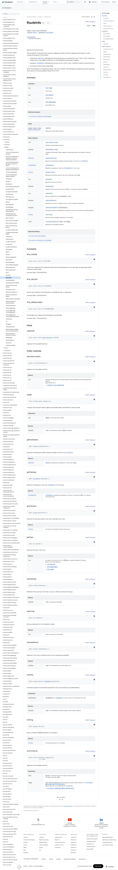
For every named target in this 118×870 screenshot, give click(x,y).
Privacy (41, 847)
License (31, 866)
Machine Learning (43, 839)
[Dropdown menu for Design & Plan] (38, 2)
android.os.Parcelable (44, 116)
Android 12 (73, 850)
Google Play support (107, 842)
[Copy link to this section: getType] (34, 537)
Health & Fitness (43, 842)
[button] (10, 19)
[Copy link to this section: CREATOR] (36, 331)
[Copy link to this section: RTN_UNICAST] (39, 280)
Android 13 (73, 847)
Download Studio (91, 846)
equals (48, 149)
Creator (30, 130)
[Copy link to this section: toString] (34, 720)
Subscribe (98, 866)
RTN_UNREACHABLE (51, 102)
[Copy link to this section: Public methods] (42, 351)
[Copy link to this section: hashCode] (36, 611)
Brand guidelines (38, 866)
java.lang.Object (31, 37)
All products (82, 859)
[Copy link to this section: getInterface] (38, 506)
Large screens (58, 837)
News (25, 847)
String (30, 172)
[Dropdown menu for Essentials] (25, 2)
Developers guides (91, 841)
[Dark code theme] (94, 259)
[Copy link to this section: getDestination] (39, 440)
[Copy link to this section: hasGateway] (37, 579)
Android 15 (73, 842)
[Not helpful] (94, 17)
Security (26, 842)
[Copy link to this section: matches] (35, 675)
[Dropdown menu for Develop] (49, 2)
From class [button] (37, 236)
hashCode (48, 193)
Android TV (58, 847)
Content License (68, 806)
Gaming (41, 837)
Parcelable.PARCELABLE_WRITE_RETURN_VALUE (60, 788)
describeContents (51, 142)
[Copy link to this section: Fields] (33, 326)
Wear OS (57, 839)
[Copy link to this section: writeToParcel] (39, 751)
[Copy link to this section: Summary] (37, 78)
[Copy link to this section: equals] (33, 395)
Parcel (57, 221)
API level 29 (92, 579)
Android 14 (73, 845)
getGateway (49, 165)
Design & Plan (32, 2)
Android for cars (59, 845)
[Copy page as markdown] (48, 23)
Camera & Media (43, 845)
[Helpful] (92, 17)
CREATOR (48, 128)
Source (25, 845)
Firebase (58, 859)
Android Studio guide (92, 839)
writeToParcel (50, 221)
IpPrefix (41, 58)
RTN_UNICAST (49, 95)
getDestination (50, 158)
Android (26, 837)
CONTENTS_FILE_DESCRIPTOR (55, 385)
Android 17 (73, 837)
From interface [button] (40, 116)
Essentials (20, 2)
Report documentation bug (109, 839)
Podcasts (26, 852)
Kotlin (88, 25)
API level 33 (92, 254)
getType (48, 179)
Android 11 (73, 852)
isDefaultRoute (50, 200)
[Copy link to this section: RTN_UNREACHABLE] (44, 302)
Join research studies (107, 845)
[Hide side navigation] (19, 867)
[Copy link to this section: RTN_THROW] (38, 255)
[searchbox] (11, 14)
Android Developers (31, 16)
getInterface (50, 172)
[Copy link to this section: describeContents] (42, 357)
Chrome (51, 859)
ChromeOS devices (60, 842)
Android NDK (90, 849)
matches (48, 207)
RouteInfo (36, 130)
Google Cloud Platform (70, 859)
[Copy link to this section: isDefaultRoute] (39, 643)
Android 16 (73, 839)
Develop (45, 2)
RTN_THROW (49, 88)
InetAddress (40, 63)
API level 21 (92, 21)
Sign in (114, 2)
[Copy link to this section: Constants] (37, 249)
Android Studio (105, 2)
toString (48, 214)
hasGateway (49, 186)
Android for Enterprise (29, 839)
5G (40, 850)
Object (35, 32)
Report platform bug (107, 837)
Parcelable (49, 32)
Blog (25, 850)
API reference (7, 8)
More (55, 2)
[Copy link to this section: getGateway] (37, 472)
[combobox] (74, 1)
